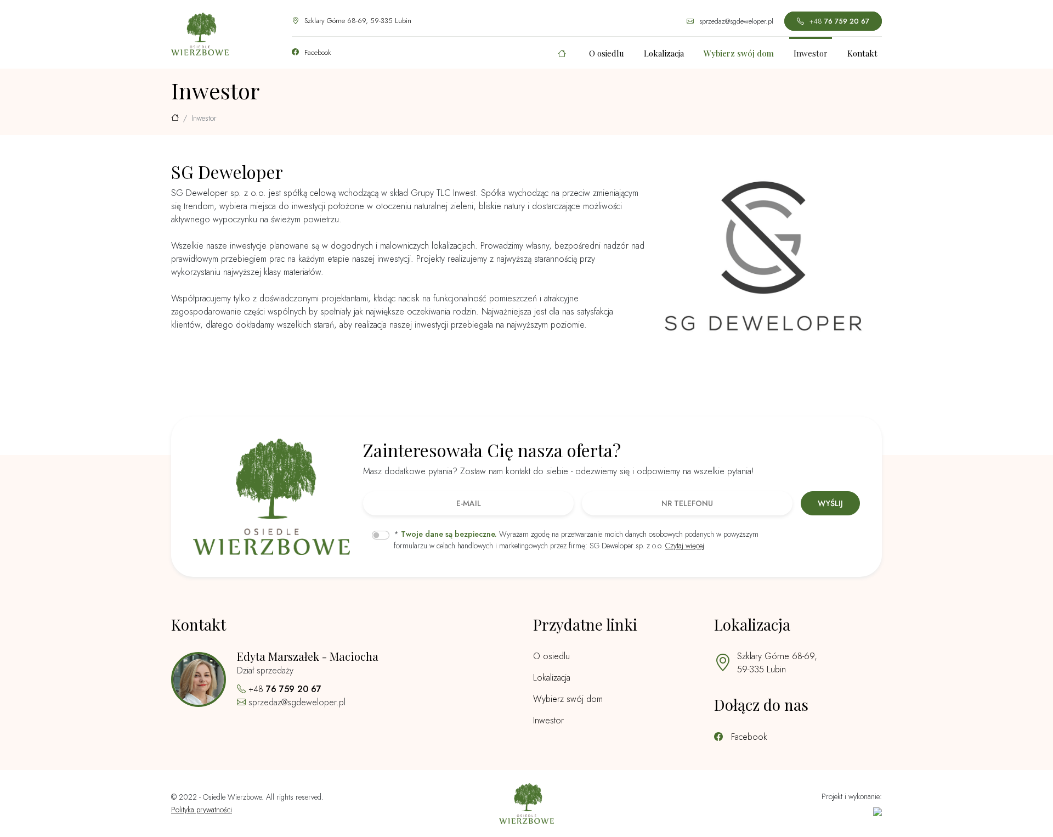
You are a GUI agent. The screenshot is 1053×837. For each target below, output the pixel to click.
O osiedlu (606, 53)
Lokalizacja (664, 53)
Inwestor (811, 53)
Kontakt (862, 53)
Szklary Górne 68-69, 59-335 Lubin (356, 20)
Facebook (316, 52)
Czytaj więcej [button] (684, 545)
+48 (838, 21)
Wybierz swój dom (568, 699)
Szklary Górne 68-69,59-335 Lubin (777, 663)
